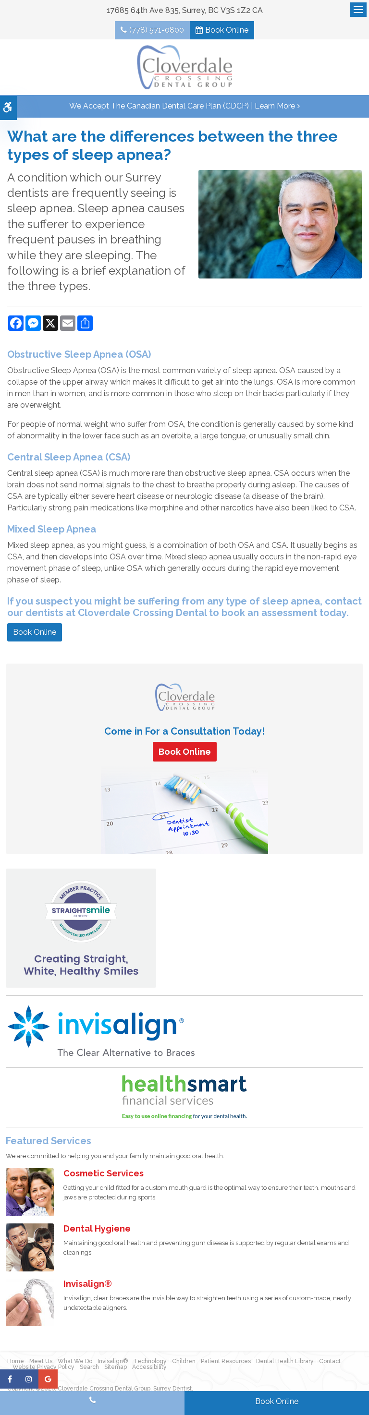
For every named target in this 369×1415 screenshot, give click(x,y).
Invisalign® (87, 1284)
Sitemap (115, 1367)
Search (89, 1367)
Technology (150, 1361)
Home (15, 1361)
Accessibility (149, 1367)
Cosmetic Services (103, 1173)
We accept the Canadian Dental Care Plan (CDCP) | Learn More (182, 105)
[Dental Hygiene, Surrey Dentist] (30, 1246)
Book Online (226, 30)
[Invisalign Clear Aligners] (102, 1031)
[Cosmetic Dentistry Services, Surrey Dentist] (30, 1191)
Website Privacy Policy (43, 1367)
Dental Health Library (285, 1361)
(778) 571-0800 (156, 30)
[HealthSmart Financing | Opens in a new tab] (184, 1097)
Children (184, 1361)
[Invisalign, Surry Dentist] (30, 1302)
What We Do (75, 1361)
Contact (330, 1361)
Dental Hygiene (97, 1228)
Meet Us (40, 1361)
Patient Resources (226, 1361)
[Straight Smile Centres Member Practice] (81, 927)
